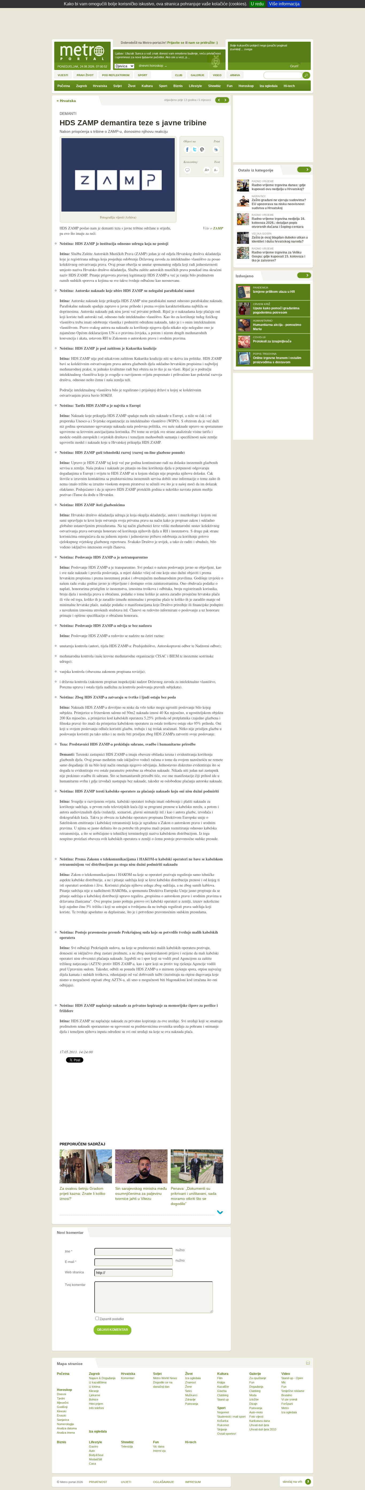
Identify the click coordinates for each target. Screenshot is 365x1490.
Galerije (255, 1374)
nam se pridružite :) (203, 43)
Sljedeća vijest (218, 100)
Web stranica (74, 1272)
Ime (68, 1251)
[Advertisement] (184, 23)
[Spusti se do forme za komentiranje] (187, 170)
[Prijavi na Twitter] (195, 149)
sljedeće (308, 275)
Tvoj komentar (75, 1285)
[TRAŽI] (306, 75)
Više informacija (284, 4)
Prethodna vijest (226, 100)
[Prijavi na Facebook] (187, 149)
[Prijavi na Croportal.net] (202, 149)
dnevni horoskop (153, 66)
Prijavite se (175, 43)
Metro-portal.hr (82, 52)
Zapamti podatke (112, 1319)
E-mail (70, 1262)
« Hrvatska (66, 101)
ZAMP (218, 228)
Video (285, 1374)
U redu (257, 4)
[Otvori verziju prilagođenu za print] (216, 149)
